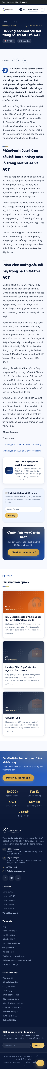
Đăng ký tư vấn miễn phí (23, 552)
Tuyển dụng (7, 990)
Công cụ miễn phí (10, 931)
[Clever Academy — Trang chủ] (8, 9)
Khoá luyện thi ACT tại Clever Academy (22, 450)
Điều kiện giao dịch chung (13, 1003)
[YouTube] (11, 878)
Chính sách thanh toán (12, 1007)
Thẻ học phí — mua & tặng (14, 956)
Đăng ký (11, 515)
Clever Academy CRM (10, 2)
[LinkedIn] (18, 878)
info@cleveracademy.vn (15, 871)
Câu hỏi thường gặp (11, 964)
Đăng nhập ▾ (33, 9)
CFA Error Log (12, 717)
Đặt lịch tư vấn (8, 947)
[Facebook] (5, 878)
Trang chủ (7, 22)
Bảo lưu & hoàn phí (10, 1012)
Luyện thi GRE (8, 904)
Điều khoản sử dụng (11, 999)
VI (21, 9)
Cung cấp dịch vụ (10, 1016)
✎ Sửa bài (23, 2)
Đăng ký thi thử (9, 939)
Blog (14, 22)
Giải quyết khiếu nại (10, 1020)
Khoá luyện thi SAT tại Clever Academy (22, 444)
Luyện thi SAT (8, 892)
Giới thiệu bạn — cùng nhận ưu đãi (17, 960)
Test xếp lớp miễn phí (11, 943)
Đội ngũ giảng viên (10, 982)
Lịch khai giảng (9, 935)
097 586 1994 (11, 867)
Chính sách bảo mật (11, 995)
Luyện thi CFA (8, 909)
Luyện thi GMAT (9, 900)
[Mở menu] (42, 9)
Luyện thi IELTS (9, 896)
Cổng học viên (9, 986)
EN (24, 9)
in (19, 60)
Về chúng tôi (8, 978)
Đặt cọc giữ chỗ (9, 952)
